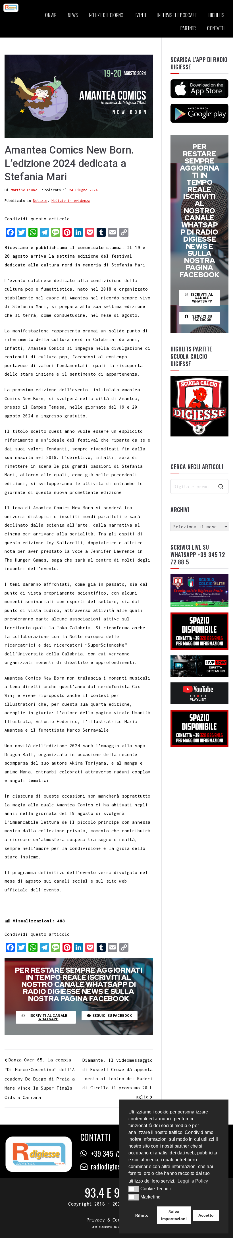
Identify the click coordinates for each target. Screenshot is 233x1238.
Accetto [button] (206, 1215)
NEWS (73, 14)
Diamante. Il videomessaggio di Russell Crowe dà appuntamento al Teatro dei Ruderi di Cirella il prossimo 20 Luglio (117, 1078)
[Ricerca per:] (199, 486)
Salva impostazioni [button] (174, 1215)
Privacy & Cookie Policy (117, 1219)
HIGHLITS (216, 14)
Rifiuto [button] (142, 1215)
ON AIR (51, 14)
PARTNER (188, 28)
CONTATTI (215, 28)
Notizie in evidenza (70, 200)
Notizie (40, 200)
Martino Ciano (24, 190)
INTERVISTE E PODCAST (177, 14)
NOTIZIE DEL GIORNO (106, 14)
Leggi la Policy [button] (193, 1181)
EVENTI (140, 14)
